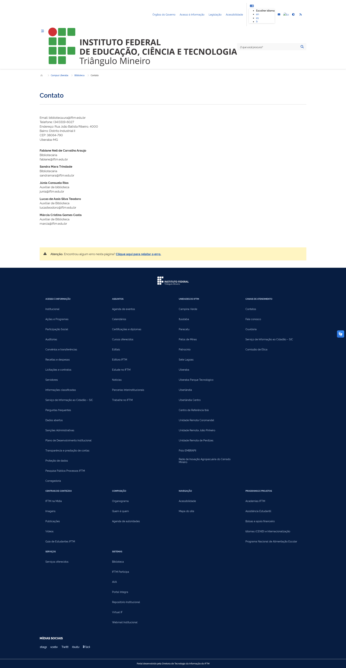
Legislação (215, 14)
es (257, 17)
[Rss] (300, 15)
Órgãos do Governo (163, 14)
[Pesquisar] (302, 47)
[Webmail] (279, 15)
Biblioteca (79, 75)
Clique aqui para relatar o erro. (138, 254)
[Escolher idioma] (252, 6)
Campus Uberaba (59, 75)
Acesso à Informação (192, 14)
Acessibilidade (234, 14)
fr (257, 21)
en (257, 14)
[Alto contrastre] (293, 15)
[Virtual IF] (286, 15)
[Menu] (42, 31)
